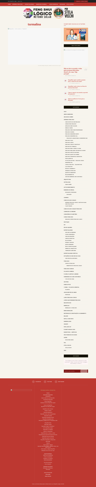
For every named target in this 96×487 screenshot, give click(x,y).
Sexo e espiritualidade (70, 246)
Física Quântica (69, 158)
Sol (65, 342)
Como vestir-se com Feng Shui (72, 121)
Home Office (67, 284)
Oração (66, 324)
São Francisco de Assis (70, 334)
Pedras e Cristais (69, 242)
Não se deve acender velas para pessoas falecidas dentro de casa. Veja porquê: (73, 71)
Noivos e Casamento (70, 168)
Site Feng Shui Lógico (12, 1)
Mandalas (66, 305)
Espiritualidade (29, 4)
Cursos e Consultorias (81, 1)
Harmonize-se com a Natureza (72, 276)
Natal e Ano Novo (68, 318)
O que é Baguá (68, 206)
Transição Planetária (70, 250)
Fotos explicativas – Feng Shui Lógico (74, 160)
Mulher (66, 316)
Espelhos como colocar (71, 125)
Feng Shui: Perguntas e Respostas (73, 156)
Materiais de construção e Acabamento (75, 313)
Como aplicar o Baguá (70, 200)
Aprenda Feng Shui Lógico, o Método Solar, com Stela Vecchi (75, 203)
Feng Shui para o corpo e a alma (73, 148)
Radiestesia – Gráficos (70, 332)
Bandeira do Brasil (41, 4)
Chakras (66, 197)
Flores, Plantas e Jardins (71, 274)
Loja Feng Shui (68, 166)
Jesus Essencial (53, 4)
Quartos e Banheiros (70, 172)
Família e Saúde (69, 127)
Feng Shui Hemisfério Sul (71, 136)
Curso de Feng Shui (70, 263)
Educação (62, 4)
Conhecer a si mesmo (70, 211)
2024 (65, 111)
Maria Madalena (68, 310)
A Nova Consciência (69, 234)
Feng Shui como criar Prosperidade (74, 129)
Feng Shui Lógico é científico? (72, 144)
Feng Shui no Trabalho (70, 146)
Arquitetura (67, 179)
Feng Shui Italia (69, 140)
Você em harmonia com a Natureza (73, 176)
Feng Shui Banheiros (48, 412)
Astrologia (67, 182)
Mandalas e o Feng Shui (71, 307)
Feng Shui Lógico (69, 142)
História (66, 281)
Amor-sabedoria (68, 114)
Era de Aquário (68, 227)
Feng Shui (66, 261)
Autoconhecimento (69, 187)
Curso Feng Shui (68, 216)
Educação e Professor (70, 192)
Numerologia (67, 321)
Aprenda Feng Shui (17, 4)
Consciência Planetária (70, 214)
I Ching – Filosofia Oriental (71, 287)
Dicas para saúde (69, 339)
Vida (65, 350)
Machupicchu (67, 302)
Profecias (67, 294)
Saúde (65, 337)
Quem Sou (20, 1)
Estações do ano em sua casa (72, 256)
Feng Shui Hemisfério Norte (72, 133)
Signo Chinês (68, 184)
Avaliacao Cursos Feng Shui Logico (73, 219)
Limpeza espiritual (69, 238)
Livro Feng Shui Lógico (70, 297)
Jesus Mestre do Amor (70, 292)
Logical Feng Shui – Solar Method (73, 164)
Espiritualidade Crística (71, 253)
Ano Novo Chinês (68, 116)
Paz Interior (68, 240)
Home (9, 4)
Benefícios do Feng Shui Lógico (74, 265)
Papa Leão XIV (67, 326)
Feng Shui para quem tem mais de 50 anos (75, 150)
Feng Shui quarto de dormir (72, 154)
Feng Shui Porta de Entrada (72, 152)
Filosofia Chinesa (69, 271)
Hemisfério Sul (69, 162)
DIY (64, 224)
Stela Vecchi (70, 4)
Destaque (66, 222)
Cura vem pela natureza (71, 258)
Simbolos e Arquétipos (70, 248)
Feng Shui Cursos (69, 268)
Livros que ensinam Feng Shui (72, 300)
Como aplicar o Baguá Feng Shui (73, 208)
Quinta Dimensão (69, 244)
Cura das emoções (69, 236)
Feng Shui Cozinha (69, 132)
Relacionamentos (69, 174)
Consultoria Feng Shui (70, 123)
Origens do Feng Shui (70, 170)
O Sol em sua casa (69, 279)
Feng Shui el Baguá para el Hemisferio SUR (77, 138)
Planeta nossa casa (69, 329)
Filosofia (67, 289)
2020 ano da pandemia (70, 232)
